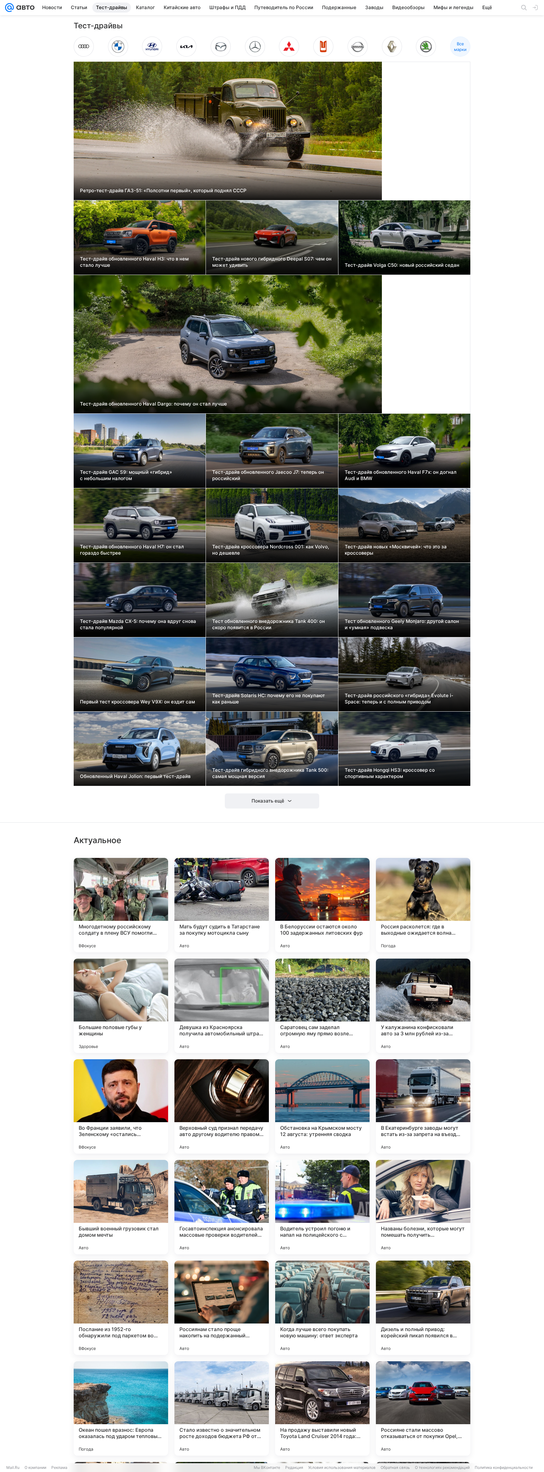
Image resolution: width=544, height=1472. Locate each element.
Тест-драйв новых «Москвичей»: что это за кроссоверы (396, 550)
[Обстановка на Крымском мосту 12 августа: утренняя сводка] (322, 1106)
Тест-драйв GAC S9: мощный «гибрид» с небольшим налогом (126, 475)
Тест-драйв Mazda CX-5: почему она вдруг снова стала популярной (138, 624)
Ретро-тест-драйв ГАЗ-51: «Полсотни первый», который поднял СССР (163, 190)
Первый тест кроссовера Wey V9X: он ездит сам (137, 702)
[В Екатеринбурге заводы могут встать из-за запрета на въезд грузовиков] (423, 1106)
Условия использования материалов (342, 1467)
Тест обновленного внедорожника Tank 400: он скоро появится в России (268, 624)
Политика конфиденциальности (504, 1467)
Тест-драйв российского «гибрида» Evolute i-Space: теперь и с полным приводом (399, 698)
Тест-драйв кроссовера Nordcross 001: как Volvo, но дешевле (270, 550)
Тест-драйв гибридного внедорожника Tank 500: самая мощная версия (270, 773)
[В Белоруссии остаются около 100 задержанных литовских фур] (322, 905)
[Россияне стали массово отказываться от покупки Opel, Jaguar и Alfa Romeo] (423, 1408)
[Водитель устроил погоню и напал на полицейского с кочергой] (322, 1207)
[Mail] (9, 7)
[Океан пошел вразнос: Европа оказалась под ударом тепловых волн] (121, 1408)
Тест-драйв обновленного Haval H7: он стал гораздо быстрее (132, 550)
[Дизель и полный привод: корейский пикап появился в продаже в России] (423, 1308)
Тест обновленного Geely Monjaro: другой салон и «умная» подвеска (402, 624)
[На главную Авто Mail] (24, 7)
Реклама (59, 1467)
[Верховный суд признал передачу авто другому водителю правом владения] (221, 1106)
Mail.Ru (13, 1467)
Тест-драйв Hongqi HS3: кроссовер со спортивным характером (390, 773)
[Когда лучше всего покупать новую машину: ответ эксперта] (322, 1308)
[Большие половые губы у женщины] (121, 1006)
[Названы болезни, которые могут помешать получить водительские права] (423, 1207)
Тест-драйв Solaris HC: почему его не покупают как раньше (268, 698)
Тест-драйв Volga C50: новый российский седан (402, 265)
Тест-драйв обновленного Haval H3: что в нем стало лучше (134, 262)
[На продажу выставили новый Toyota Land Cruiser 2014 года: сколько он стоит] (322, 1408)
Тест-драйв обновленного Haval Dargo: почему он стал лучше (153, 404)
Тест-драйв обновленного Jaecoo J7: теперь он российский (268, 475)
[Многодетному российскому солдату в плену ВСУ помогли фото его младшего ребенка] (121, 905)
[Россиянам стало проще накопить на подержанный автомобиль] (221, 1308)
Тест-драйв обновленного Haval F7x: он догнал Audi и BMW (400, 475)
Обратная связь (395, 1467)
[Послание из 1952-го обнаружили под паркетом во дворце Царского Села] (121, 1308)
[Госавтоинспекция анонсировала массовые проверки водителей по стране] (221, 1207)
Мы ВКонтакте (267, 1467)
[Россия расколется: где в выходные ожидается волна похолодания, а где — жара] (423, 905)
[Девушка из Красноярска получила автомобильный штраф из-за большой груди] (221, 1006)
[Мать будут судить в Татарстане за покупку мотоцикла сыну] (221, 905)
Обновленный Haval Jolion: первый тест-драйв (135, 776)
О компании (35, 1467)
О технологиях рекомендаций (442, 1467)
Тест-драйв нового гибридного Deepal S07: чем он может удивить (272, 262)
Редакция (294, 1467)
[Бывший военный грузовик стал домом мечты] (121, 1207)
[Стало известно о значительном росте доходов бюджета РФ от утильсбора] (221, 1408)
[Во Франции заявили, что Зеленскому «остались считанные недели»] (121, 1106)
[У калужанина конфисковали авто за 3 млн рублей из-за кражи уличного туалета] (423, 1006)
